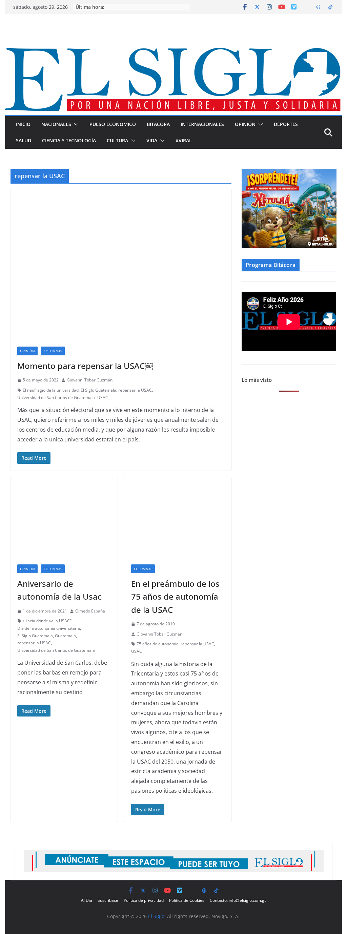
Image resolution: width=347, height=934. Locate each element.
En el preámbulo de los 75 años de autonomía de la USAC (175, 596)
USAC (136, 651)
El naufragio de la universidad (51, 390)
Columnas (53, 351)
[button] (75, 124)
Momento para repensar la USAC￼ (85, 365)
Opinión (245, 124)
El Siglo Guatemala (98, 390)
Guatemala (65, 636)
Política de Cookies (186, 900)
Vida (151, 140)
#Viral (184, 140)
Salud (23, 140)
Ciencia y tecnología (69, 140)
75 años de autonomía (158, 644)
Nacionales (56, 124)
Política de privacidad (144, 900)
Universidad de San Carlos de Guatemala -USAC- (63, 397)
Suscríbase (108, 900)
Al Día (86, 900)
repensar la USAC (135, 390)
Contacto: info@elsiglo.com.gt (238, 900)
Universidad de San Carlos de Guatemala (56, 650)
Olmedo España (90, 611)
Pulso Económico (112, 124)
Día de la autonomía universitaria (48, 628)
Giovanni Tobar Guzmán (90, 380)
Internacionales (202, 124)
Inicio (23, 124)
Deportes (286, 124)
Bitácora (158, 124)
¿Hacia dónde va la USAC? (47, 621)
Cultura (117, 140)
